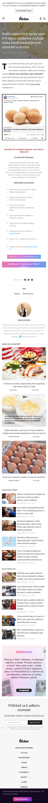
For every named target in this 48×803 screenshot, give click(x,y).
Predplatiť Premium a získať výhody (24, 265)
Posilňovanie (24, 757)
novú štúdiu (35, 84)
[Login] (40, 18)
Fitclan (24, 753)
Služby (24, 782)
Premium (24, 787)
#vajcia (17, 293)
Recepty (24, 777)
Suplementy (24, 772)
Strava (24, 762)
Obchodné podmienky (24, 748)
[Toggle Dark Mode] (44, 18)
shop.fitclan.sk (14, 233)
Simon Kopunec (24, 320)
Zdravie (24, 767)
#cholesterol (28, 293)
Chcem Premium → (22, 799)
